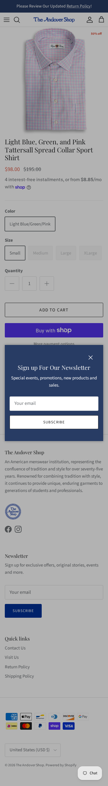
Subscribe (53, 422)
